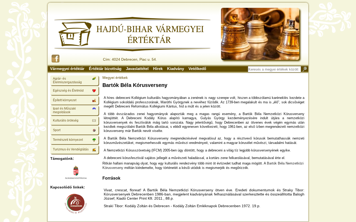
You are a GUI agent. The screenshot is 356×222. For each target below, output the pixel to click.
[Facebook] (55, 59)
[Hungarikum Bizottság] (76, 204)
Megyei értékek (115, 77)
